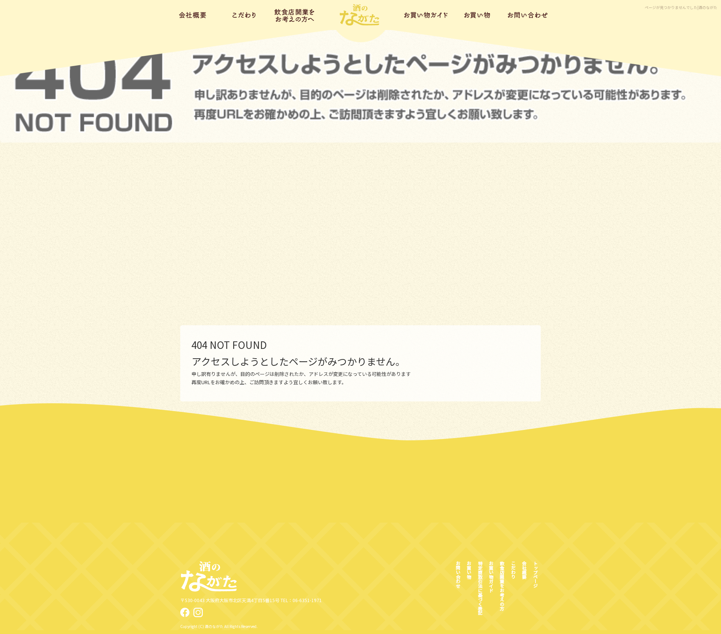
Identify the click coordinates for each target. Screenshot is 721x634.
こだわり (244, 15)
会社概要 (193, 15)
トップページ (360, 15)
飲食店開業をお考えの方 (295, 15)
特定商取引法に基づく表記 (480, 588)
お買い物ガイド (426, 15)
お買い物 (477, 15)
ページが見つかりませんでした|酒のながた (681, 7)
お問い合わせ (527, 15)
